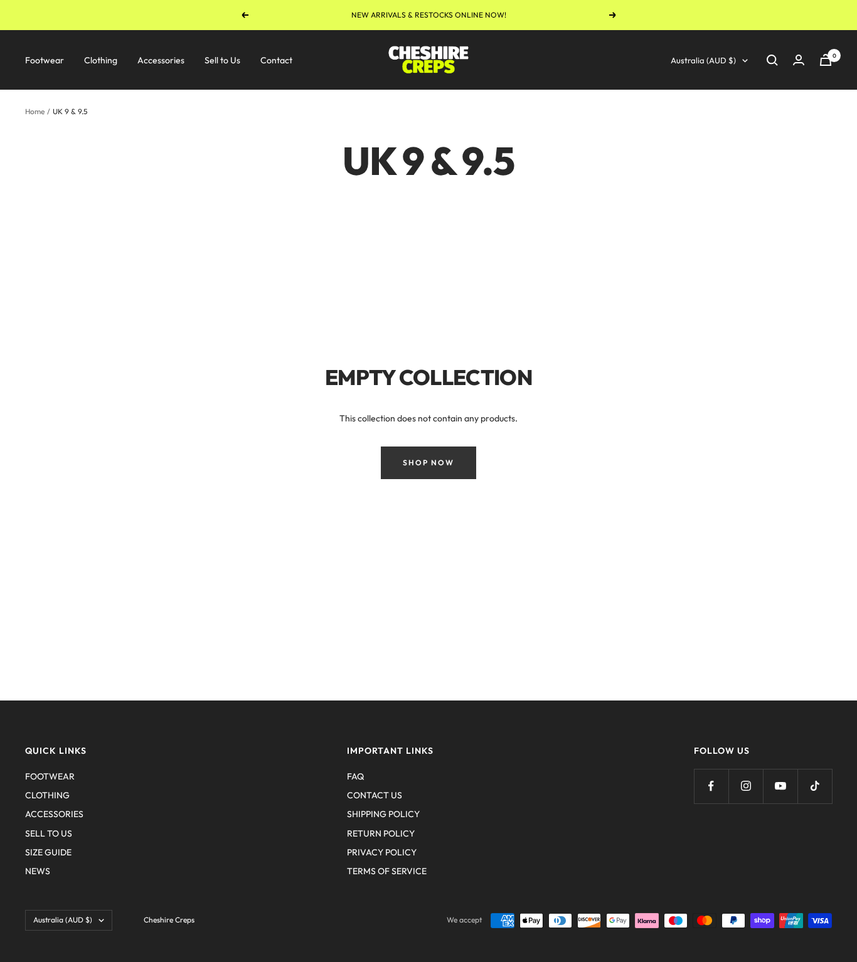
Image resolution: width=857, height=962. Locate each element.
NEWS (37, 871)
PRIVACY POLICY (382, 852)
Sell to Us (222, 60)
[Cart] (825, 60)
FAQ (355, 776)
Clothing (100, 60)
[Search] (772, 60)
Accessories (160, 60)
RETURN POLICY (381, 833)
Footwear (44, 60)
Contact (276, 60)
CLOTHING (47, 795)
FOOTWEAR (50, 776)
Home (35, 111)
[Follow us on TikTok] (814, 786)
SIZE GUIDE (48, 852)
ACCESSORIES (54, 814)
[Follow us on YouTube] (780, 786)
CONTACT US (374, 795)
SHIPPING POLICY (383, 814)
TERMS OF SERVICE (387, 871)
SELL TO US (48, 833)
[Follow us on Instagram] (745, 786)
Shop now (428, 462)
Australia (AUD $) (703, 60)
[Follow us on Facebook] (711, 786)
